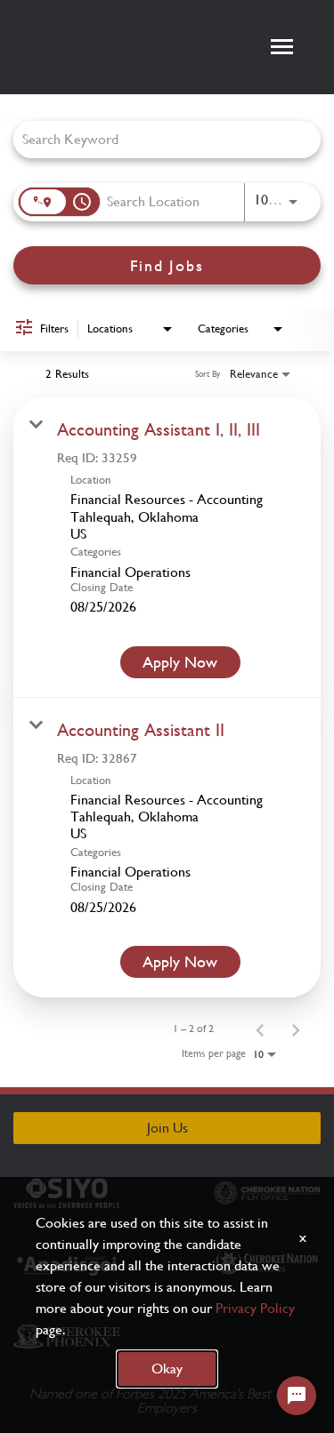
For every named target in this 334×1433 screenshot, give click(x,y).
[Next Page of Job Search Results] (296, 1028)
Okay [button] (167, 1368)
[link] (167, 547)
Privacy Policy (255, 1308)
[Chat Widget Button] (296, 1395)
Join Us (167, 1127)
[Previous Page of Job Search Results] (260, 1028)
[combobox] (158, 139)
